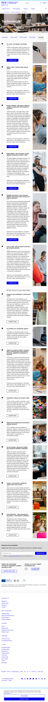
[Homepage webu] (10, 4)
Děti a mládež (32, 37)
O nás (4, 644)
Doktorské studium (5, 617)
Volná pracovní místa (6, 638)
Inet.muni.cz (34, 671)
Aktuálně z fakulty (5, 603)
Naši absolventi (5, 651)
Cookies (10, 680)
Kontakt (3, 660)
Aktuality (5, 598)
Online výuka (40, 671)
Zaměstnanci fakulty (6, 649)
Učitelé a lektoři (13, 37)
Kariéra (4, 636)
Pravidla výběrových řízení (7, 640)
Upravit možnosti (7, 693)
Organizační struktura (6, 647)
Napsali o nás (4, 605)
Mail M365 (4, 671)
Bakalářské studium (5, 613)
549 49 (34, 568)
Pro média (4, 606)
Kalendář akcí (4, 601)
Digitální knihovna (15, 671)
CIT (27, 671)
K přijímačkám (5, 37)
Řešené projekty (5, 628)
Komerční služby (5, 656)
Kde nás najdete (5, 658)
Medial (21, 671)
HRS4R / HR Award (5, 653)
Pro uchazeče (6, 610)
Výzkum (4, 623)
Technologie (41, 37)
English (44, 2)
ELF (25, 671)
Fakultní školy (4, 654)
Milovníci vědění (23, 37)
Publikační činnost (5, 631)
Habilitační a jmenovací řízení (7, 629)
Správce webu (4, 680)
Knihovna (9, 671)
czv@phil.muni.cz (35, 569)
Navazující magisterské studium (8, 615)
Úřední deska (4, 662)
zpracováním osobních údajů (14, 555)
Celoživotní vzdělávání (6, 619)
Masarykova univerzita (9, 678)
